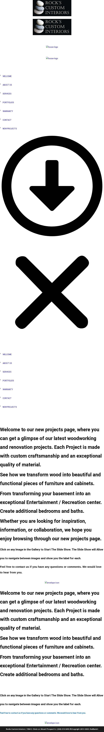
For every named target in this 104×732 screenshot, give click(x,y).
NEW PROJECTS (10, 129)
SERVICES (7, 94)
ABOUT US (7, 85)
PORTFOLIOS (8, 102)
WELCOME (7, 76)
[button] (52, 240)
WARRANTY (8, 111)
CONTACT (7, 120)
